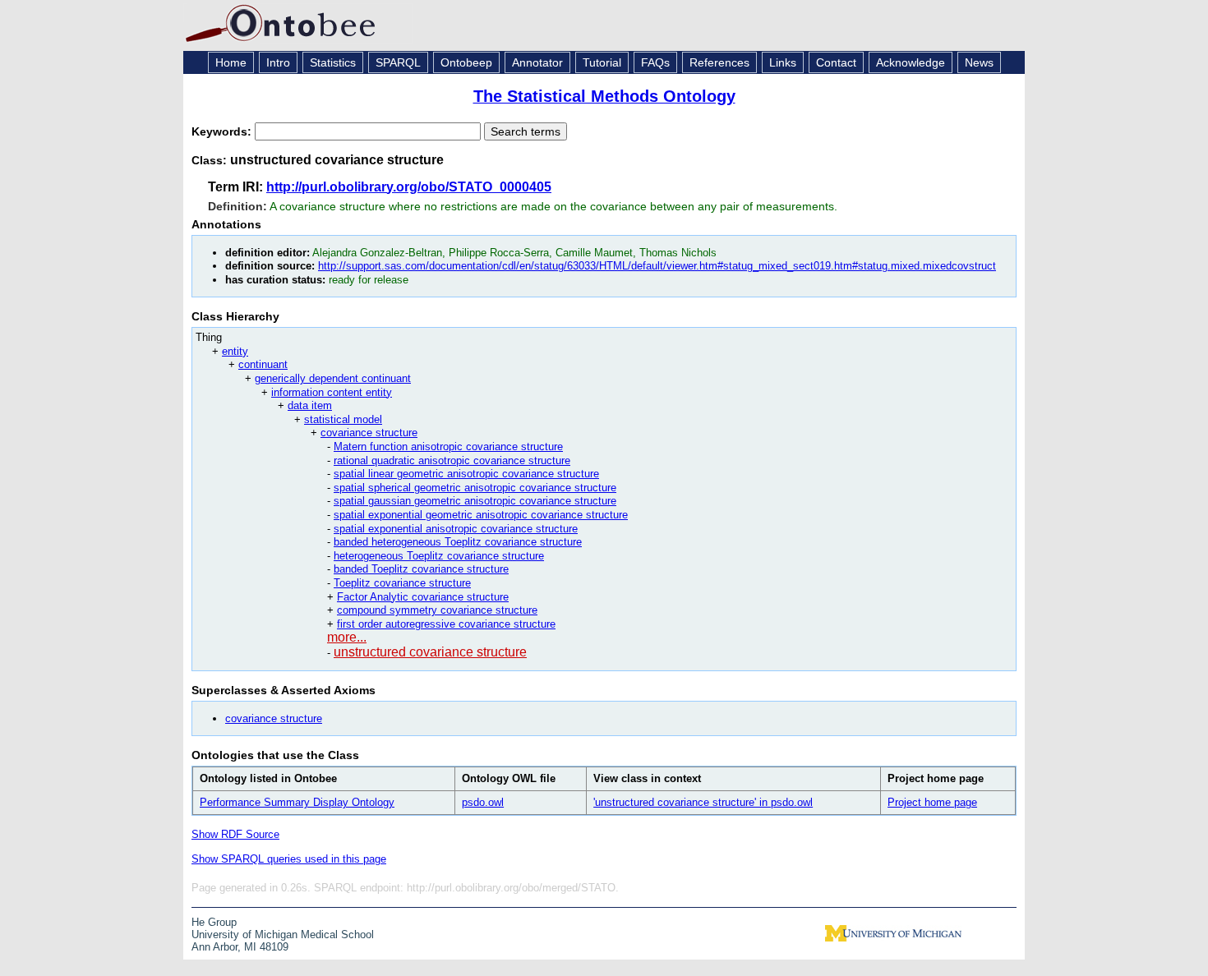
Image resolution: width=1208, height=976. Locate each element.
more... (347, 637)
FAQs (655, 62)
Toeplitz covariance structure (402, 583)
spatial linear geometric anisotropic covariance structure (466, 473)
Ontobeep (466, 62)
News (979, 62)
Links (782, 62)
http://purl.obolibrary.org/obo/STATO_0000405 (408, 187)
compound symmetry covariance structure (437, 610)
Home (231, 62)
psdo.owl (483, 802)
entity (235, 351)
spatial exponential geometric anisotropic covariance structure (481, 515)
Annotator (537, 62)
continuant (263, 364)
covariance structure (368, 432)
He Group (214, 922)
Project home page (932, 802)
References (719, 62)
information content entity (331, 392)
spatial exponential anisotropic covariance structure (456, 529)
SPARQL (398, 62)
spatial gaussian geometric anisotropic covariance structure (475, 501)
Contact (836, 62)
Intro (278, 62)
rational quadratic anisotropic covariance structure (452, 460)
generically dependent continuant (333, 378)
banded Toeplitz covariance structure (421, 569)
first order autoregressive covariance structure (446, 624)
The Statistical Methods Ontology (604, 96)
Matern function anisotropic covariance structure (448, 446)
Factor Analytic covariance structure (423, 597)
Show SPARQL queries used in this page (288, 859)
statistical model (343, 419)
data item (310, 405)
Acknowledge (910, 62)
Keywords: (223, 131)
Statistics (333, 62)
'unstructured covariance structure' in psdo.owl (703, 802)
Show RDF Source (235, 834)
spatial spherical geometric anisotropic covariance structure (475, 487)
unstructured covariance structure (430, 652)
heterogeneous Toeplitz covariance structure (439, 556)
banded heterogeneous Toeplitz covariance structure (458, 542)
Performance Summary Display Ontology (297, 802)
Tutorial (602, 62)
